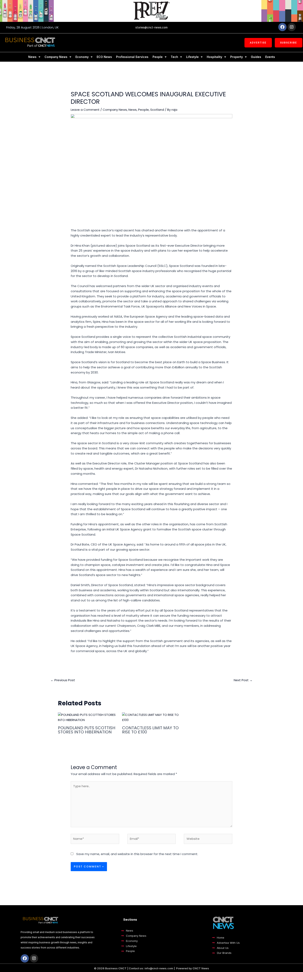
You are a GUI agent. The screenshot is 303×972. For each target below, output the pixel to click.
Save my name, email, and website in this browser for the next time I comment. (137, 854)
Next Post (243, 680)
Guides (256, 57)
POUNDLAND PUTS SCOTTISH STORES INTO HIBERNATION (86, 730)
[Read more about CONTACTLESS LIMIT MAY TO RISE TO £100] (151, 717)
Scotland (157, 109)
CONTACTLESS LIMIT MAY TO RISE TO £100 (150, 730)
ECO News (104, 57)
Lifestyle (192, 57)
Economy (82, 57)
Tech (174, 57)
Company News (56, 57)
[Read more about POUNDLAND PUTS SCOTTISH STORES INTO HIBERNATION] (87, 717)
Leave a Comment (85, 109)
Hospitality (214, 57)
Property (236, 57)
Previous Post (62, 680)
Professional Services (132, 57)
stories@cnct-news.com (151, 27)
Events (270, 57)
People (158, 57)
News (32, 57)
